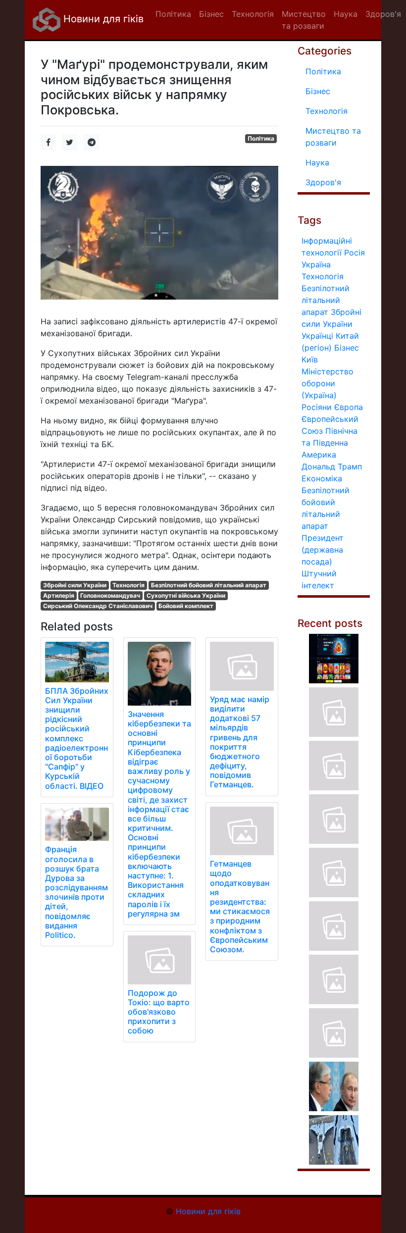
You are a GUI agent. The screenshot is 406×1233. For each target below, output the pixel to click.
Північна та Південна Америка (329, 443)
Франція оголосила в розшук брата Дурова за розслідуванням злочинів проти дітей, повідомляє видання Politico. (76, 892)
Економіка (322, 478)
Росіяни (317, 407)
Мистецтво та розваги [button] (304, 20)
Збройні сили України (74, 585)
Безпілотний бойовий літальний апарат (208, 585)
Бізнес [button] (211, 14)
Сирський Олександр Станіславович (97, 606)
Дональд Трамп (332, 466)
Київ (310, 359)
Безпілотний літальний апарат (326, 300)
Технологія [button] (253, 14)
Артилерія (58, 595)
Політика (261, 138)
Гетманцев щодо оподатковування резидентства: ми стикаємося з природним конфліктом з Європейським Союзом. (240, 906)
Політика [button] (173, 14)
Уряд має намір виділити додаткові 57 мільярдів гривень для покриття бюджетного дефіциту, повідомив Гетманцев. (239, 742)
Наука (317, 162)
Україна (316, 264)
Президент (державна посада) (323, 549)
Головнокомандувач (110, 595)
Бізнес (317, 91)
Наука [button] (345, 14)
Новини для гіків (102, 19)
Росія (354, 252)
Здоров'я (323, 182)
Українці (317, 336)
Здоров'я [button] (383, 14)
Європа (348, 407)
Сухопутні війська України (186, 595)
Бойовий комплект (185, 606)
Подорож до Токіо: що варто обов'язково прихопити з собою (159, 1012)
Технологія (128, 585)
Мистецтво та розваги (333, 137)
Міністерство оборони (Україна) (328, 383)
